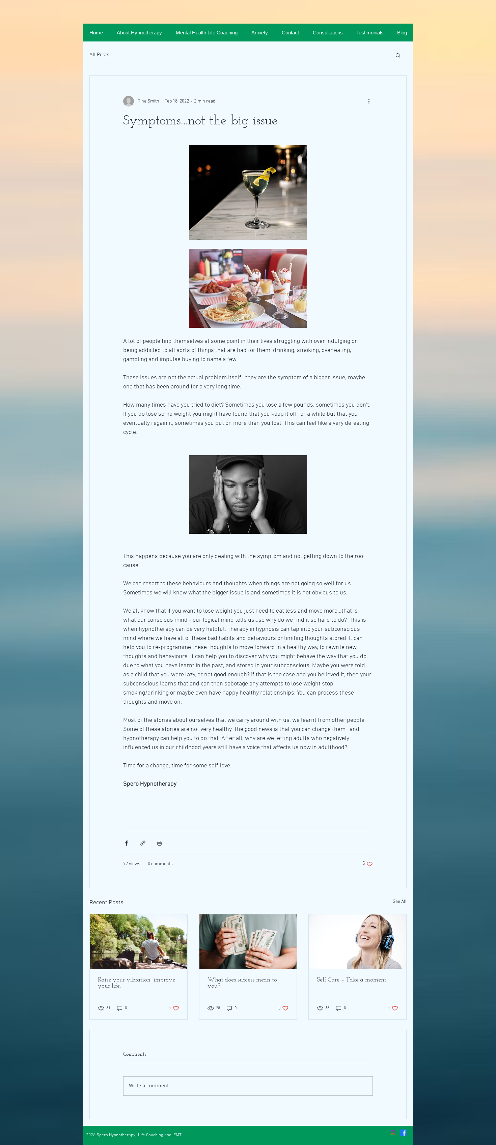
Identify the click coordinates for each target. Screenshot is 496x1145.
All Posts (99, 55)
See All (400, 902)
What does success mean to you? (242, 983)
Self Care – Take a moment (351, 980)
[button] (398, 55)
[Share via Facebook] (126, 843)
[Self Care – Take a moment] (357, 941)
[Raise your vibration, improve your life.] (138, 941)
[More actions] (369, 101)
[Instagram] (393, 1132)
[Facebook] (403, 1132)
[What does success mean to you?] (248, 941)
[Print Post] (159, 843)
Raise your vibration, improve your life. (136, 983)
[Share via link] (143, 843)
